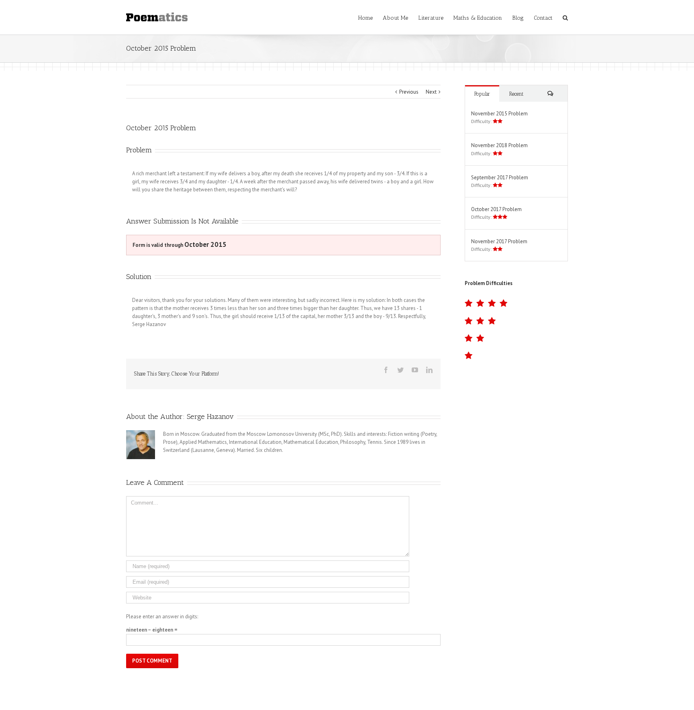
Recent (516, 94)
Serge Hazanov (210, 416)
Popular (482, 94)
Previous (408, 91)
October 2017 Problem (496, 209)
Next (431, 91)
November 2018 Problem (499, 145)
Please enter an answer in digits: (162, 616)
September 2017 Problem (499, 177)
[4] (516, 303)
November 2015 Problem (499, 113)
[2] (516, 338)
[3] (516, 321)
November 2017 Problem (499, 241)
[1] (516, 355)
